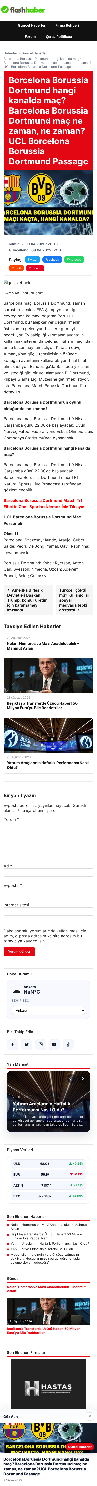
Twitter (32, 259)
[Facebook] (12, 1044)
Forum (30, 36)
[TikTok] (68, 1044)
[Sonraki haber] (82, 1078)
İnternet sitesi (16, 904)
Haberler (10, 53)
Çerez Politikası (59, 36)
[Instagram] (40, 1044)
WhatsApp (74, 259)
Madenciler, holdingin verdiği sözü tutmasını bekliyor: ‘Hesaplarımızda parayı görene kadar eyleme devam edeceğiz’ (46, 1258)
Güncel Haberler (32, 25)
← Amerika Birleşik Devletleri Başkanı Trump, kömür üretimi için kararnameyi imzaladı (27, 600)
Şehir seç (20, 1000)
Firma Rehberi (67, 25)
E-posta (13, 885)
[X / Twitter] (26, 1044)
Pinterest (35, 268)
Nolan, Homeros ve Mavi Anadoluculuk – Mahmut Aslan (49, 1227)
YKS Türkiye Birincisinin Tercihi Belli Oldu (42, 1249)
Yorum (11, 819)
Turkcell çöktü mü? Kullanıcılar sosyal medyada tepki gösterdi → (74, 600)
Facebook (52, 259)
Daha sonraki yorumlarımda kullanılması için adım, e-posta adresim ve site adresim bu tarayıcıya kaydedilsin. (45, 935)
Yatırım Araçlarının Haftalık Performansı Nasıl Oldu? (50, 1243)
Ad (8, 865)
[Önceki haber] (71, 1078)
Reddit (16, 268)
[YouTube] (54, 1044)
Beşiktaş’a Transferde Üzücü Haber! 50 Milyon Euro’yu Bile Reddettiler (46, 1236)
